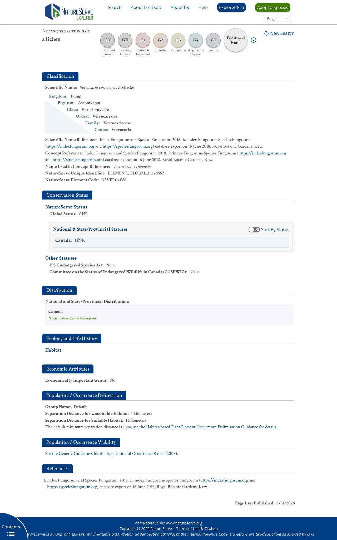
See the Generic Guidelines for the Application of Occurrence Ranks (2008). (111, 453)
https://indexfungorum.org (70, 146)
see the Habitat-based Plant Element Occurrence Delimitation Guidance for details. (205, 427)
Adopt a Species (272, 7)
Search (114, 7)
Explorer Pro (231, 7)
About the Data (146, 7)
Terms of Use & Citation (197, 528)
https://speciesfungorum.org (128, 146)
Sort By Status (275, 229)
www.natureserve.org (184, 523)
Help (203, 7)
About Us (180, 7)
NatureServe (161, 528)
